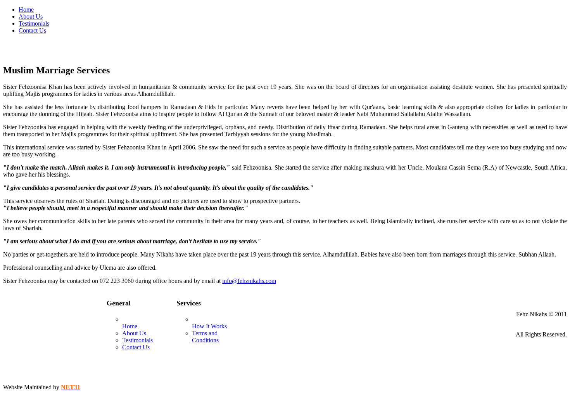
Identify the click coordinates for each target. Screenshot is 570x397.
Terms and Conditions (205, 336)
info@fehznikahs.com (249, 280)
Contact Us (136, 347)
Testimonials (137, 340)
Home (129, 326)
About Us (134, 333)
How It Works (209, 326)
